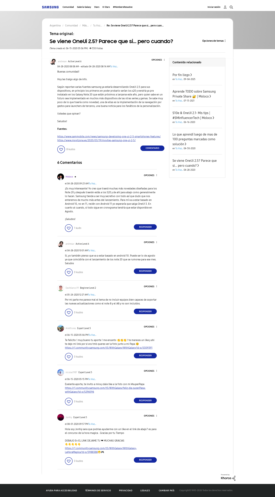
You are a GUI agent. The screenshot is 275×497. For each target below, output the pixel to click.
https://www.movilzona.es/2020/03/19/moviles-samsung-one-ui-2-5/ (96, 140)
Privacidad (125, 490)
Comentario (152, 148)
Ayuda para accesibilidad (61, 490)
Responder (145, 227)
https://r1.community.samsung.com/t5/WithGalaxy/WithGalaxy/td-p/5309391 (108, 347)
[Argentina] (50, 7)
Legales (145, 490)
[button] (159, 60)
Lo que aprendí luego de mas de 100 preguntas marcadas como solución (195, 139)
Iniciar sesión (214, 7)
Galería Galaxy (84, 7)
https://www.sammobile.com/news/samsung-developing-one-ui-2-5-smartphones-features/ (109, 136)
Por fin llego (181, 75)
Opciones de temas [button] (213, 40)
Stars (96, 7)
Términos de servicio (98, 490)
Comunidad (68, 7)
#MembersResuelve (122, 7)
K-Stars (106, 7)
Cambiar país (167, 490)
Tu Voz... (114, 66)
